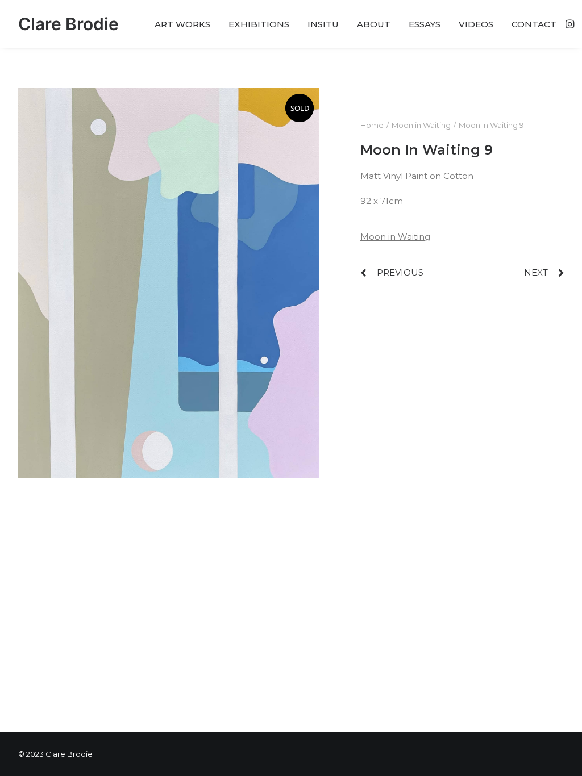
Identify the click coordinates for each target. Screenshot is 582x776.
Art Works (182, 24)
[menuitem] (182, 24)
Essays (424, 24)
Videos (476, 24)
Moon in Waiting (421, 125)
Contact (534, 24)
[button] (569, 24)
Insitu (323, 24)
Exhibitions (258, 24)
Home (372, 125)
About (373, 24)
